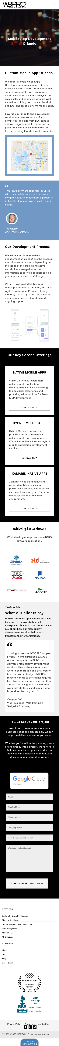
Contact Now (29, 407)
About (4, 950)
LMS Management (9, 928)
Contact (5, 954)
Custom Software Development (15, 916)
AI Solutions (7, 933)
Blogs (4, 958)
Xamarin (14, 481)
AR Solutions (7, 937)
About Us (30, 1024)
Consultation (7, 963)
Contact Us (43, 1024)
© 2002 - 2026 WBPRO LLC (15, 1034)
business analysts (36, 95)
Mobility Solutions (10, 920)
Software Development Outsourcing (17, 924)
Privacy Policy (14, 1024)
